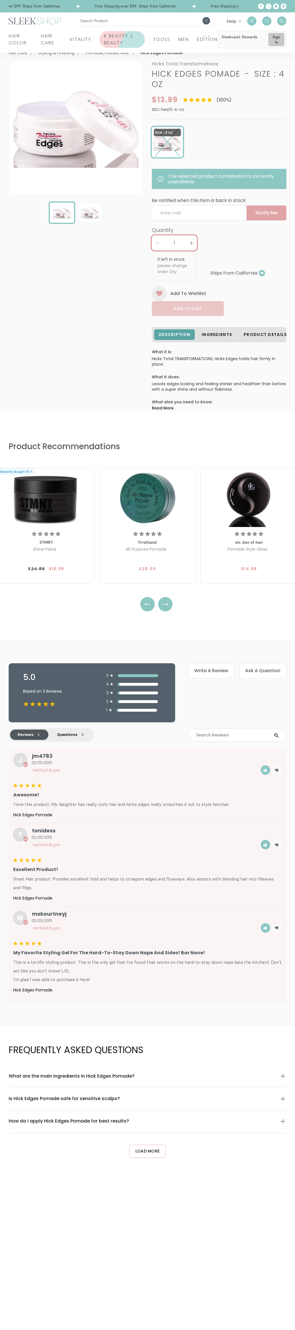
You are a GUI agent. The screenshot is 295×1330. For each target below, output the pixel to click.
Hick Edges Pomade (32, 815)
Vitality (80, 39)
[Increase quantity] (191, 243)
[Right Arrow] (165, 604)
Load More (147, 1151)
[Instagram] (276, 6)
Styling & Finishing (56, 53)
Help (231, 21)
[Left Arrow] (147, 604)
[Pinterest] (283, 6)
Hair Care (47, 39)
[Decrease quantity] (157, 243)
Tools (161, 39)
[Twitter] (268, 6)
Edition (207, 39)
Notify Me (266, 212)
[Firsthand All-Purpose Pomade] (147, 498)
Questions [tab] (67, 734)
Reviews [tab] (25, 734)
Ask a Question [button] (262, 670)
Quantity (162, 230)
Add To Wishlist (188, 293)
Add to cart (187, 308)
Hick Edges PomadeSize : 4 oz (218, 79)
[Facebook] (261, 6)
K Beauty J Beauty (118, 39)
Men (183, 39)
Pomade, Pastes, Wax (107, 53)
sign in (276, 39)
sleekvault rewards (240, 36)
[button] (265, 770)
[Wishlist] (266, 21)
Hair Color (18, 39)
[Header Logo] (35, 20)
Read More (162, 408)
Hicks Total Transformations (185, 64)
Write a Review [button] (211, 670)
